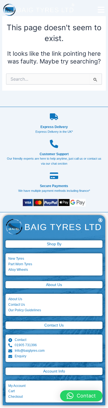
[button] (81, 395)
